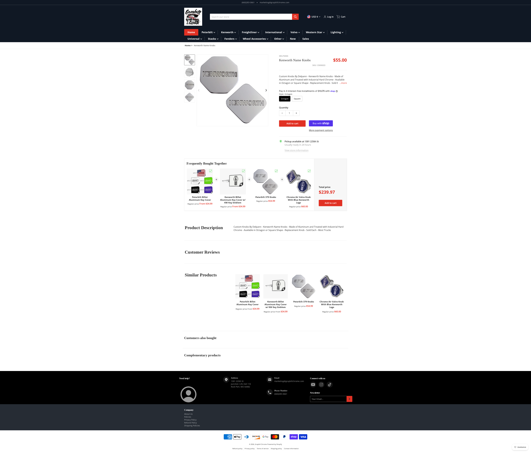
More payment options (321, 130)
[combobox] (254, 17)
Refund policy (237, 448)
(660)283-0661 (248, 2)
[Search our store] (295, 17)
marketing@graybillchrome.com (274, 2)
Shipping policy (276, 448)
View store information (297, 150)
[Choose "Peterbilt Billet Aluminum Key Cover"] (210, 171)
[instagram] (321, 385)
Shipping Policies (192, 425)
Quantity (283, 107)
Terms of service (263, 448)
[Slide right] (266, 90)
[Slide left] (199, 90)
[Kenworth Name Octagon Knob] (189, 72)
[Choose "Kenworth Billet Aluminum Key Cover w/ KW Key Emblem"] (243, 171)
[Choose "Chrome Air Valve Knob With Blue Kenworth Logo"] (309, 171)
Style (285, 94)
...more (343, 82)
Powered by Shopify (274, 444)
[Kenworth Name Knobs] (189, 59)
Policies (187, 417)
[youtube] (313, 385)
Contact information (291, 448)
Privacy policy (250, 448)
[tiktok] (330, 385)
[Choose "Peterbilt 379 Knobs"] (276, 171)
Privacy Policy (190, 419)
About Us (188, 414)
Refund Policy (190, 422)
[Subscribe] (349, 399)
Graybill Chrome (261, 444)
